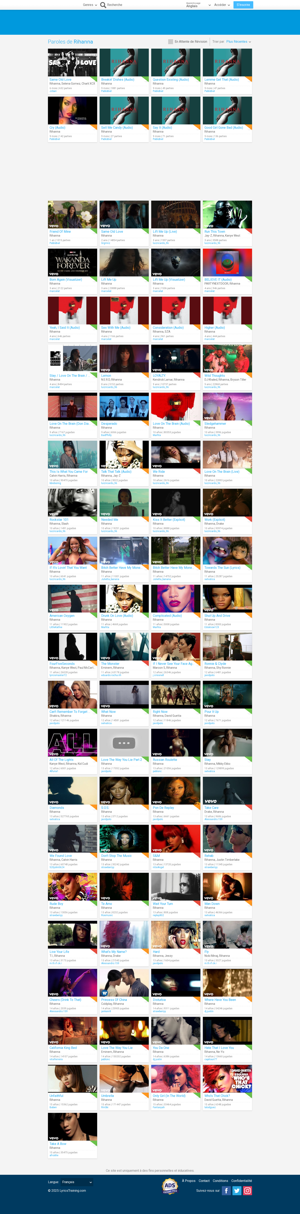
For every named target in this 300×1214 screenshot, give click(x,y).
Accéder (220, 5)
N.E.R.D (105, 379)
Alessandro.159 (213, 819)
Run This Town (214, 232)
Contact (204, 1181)
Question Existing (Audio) (171, 80)
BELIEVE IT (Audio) (218, 280)
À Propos (189, 1181)
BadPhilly (106, 435)
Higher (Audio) (214, 328)
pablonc (157, 771)
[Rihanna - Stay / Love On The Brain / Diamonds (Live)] (72, 358)
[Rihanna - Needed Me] (124, 502)
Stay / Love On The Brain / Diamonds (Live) (80, 376)
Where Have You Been (220, 1000)
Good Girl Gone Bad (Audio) (223, 128)
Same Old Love (60, 80)
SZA (167, 331)
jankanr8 (106, 1011)
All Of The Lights (61, 760)
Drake (220, 523)
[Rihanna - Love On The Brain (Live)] (227, 454)
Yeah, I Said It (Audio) (65, 328)
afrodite (54, 1155)
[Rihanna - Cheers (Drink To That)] (72, 983)
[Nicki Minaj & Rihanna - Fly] (227, 935)
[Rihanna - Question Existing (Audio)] (175, 62)
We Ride (159, 472)
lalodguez (210, 1107)
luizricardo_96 (161, 243)
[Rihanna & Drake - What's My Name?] (124, 935)
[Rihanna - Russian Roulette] (175, 743)
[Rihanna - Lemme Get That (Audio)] (227, 62)
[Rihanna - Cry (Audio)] (72, 110)
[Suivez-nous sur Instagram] (247, 1190)
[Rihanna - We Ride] (175, 454)
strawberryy (107, 867)
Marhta (157, 435)
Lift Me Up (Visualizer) (169, 280)
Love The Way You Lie (117, 1048)
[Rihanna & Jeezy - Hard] (175, 935)
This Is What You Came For (69, 472)
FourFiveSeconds (62, 664)
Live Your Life (59, 952)
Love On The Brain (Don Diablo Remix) (77, 424)
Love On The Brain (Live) (221, 472)
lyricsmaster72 (58, 675)
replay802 (158, 915)
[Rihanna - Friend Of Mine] (72, 214)
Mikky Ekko (223, 763)
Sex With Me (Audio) (115, 328)
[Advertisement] (150, 22)
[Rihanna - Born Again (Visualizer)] (72, 262)
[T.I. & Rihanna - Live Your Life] (72, 935)
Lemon (106, 376)
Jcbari (53, 91)
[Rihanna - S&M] (175, 839)
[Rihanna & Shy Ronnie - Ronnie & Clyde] (227, 647)
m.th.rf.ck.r (56, 963)
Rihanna (55, 83)
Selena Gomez (70, 83)
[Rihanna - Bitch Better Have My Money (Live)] (124, 551)
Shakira (54, 715)
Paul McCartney (88, 667)
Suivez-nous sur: (208, 1191)
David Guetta (173, 715)
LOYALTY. (159, 376)
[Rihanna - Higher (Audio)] (227, 310)
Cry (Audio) (57, 128)
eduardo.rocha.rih (111, 675)
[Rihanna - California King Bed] (72, 1031)
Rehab (208, 856)
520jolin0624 (57, 867)
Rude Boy (56, 904)
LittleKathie (56, 627)
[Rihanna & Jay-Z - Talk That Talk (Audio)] (124, 454)
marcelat (55, 291)
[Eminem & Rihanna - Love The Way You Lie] (124, 1031)
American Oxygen (62, 616)
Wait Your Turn (163, 904)
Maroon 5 (159, 667)
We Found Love (61, 856)
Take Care (211, 808)
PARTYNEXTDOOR (216, 283)
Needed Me (109, 520)
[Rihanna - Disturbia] (175, 983)
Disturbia (159, 1000)
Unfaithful (56, 1096)
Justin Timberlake (228, 859)
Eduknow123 (211, 627)
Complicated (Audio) (167, 616)
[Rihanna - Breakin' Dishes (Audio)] (124, 62)
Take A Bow (58, 1144)
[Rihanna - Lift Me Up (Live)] (175, 214)
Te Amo (106, 904)
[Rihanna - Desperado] (124, 406)
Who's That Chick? (217, 1096)
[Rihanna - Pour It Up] (227, 695)
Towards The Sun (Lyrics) (222, 568)
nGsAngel (158, 867)
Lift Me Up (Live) (165, 232)
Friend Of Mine (60, 232)
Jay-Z (208, 235)
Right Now (160, 712)
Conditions (220, 1181)
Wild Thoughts (214, 376)
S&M (156, 856)
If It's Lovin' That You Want (68, 568)
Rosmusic (107, 915)
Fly (206, 952)
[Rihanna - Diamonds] (72, 791)
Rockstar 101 (59, 520)
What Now (108, 712)
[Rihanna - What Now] (124, 695)
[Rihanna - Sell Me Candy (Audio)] (124, 110)
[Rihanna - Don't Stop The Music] (124, 839)
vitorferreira (56, 1059)
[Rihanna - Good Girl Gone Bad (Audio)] (227, 110)
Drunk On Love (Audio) (117, 616)
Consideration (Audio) (168, 328)
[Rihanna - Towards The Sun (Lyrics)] (227, 551)
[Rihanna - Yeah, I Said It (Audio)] (72, 310)
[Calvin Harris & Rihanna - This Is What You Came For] (72, 454)
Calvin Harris (58, 475)
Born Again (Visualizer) (66, 280)
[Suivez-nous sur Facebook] (226, 1190)
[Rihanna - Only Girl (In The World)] (175, 1079)
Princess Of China (114, 1000)
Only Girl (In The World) (169, 1096)
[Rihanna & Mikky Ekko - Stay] (227, 743)
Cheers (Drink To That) (65, 1000)
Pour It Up (211, 712)
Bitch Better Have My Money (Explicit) (180, 568)
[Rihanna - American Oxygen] (72, 599)
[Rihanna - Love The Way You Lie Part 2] (124, 743)
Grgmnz (105, 243)
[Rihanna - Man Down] (227, 887)
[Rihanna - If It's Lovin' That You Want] (72, 551)
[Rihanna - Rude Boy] (72, 887)
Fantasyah (159, 1107)
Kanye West (232, 235)
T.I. (51, 955)
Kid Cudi (83, 763)
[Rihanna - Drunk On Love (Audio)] (124, 599)
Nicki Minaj (211, 955)
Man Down (212, 904)
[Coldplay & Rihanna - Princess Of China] (124, 983)
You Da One (161, 1048)
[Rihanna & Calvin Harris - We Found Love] (72, 839)
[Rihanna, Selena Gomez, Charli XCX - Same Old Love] (72, 62)
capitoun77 (210, 1059)
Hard (156, 952)
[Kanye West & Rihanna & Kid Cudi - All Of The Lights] (72, 743)
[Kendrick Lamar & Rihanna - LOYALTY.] (175, 358)
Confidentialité (241, 1181)
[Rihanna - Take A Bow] (72, 1127)
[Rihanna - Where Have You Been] (227, 983)
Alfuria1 (54, 771)
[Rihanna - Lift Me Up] (124, 262)
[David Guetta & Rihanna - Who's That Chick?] (227, 1079)
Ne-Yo (220, 1051)
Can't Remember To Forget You (71, 712)
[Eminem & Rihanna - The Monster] (124, 647)
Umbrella (107, 1096)
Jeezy (169, 955)
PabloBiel (106, 91)
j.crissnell (158, 675)
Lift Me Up (108, 280)
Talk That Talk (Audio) (116, 472)
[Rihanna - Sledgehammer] (227, 406)
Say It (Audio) (162, 128)
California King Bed (63, 1048)
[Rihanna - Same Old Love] (124, 214)
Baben (53, 1107)
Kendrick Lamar (163, 379)
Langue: (53, 1182)
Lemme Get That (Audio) (221, 80)
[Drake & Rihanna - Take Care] (227, 791)
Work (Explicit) (214, 520)
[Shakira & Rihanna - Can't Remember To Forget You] (72, 695)
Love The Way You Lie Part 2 (121, 760)
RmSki (104, 1107)
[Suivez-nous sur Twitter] (236, 1190)
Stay (207, 760)
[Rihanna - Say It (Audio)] (175, 110)
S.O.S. (105, 808)
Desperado (109, 424)
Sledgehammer (215, 424)
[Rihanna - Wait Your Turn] (175, 887)
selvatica (209, 579)
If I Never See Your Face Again (174, 664)
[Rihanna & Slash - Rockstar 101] (72, 502)
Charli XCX (88, 83)
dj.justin (208, 1011)
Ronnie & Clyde (215, 664)
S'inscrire (243, 5)
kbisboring (55, 483)
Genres (88, 5)
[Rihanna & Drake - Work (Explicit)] (227, 502)
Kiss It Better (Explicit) (169, 520)
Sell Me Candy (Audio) (117, 128)
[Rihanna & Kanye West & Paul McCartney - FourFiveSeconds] (72, 647)
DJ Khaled (210, 379)
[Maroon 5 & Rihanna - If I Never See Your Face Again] (175, 647)
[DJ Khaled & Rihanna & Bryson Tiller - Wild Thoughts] (227, 358)
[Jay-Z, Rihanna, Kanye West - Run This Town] (227, 214)
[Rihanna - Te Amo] (124, 887)
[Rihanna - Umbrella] (124, 1079)
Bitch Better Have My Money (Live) (126, 568)
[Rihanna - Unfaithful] (72, 1079)
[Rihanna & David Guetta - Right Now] (175, 695)
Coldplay (106, 1003)
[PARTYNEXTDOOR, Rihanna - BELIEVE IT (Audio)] (227, 262)
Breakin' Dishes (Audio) (117, 80)
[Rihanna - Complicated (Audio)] (175, 599)
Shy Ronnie (223, 667)
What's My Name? (114, 952)
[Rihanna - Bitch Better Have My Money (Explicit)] (175, 551)
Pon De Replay (163, 808)
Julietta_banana (110, 579)
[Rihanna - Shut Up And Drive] (227, 599)
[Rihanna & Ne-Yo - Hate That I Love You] (227, 1031)
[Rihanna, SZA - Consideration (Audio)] (175, 310)
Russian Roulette (165, 760)
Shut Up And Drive (217, 616)
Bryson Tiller (238, 379)
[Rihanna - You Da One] (175, 1031)
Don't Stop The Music (116, 856)
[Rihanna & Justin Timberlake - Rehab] (227, 839)
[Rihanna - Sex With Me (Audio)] (124, 310)
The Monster (110, 664)
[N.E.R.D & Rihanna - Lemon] (124, 358)
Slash (65, 523)
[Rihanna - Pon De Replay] (175, 791)
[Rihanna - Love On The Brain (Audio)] (175, 406)
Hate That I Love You (219, 1048)
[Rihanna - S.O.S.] (124, 791)
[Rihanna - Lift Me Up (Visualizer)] (175, 262)
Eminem (106, 667)
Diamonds (57, 808)
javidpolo (209, 675)
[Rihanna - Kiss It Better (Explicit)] (175, 502)
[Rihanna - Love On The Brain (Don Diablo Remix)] (72, 406)
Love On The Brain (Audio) (171, 424)
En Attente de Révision (191, 42)
